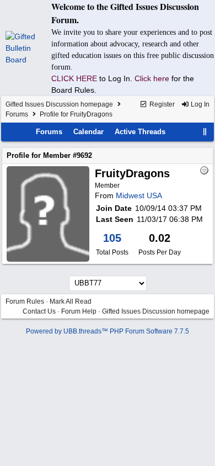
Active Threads (140, 132)
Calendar (88, 132)
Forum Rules (25, 301)
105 (112, 238)
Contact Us (39, 311)
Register (161, 104)
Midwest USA (139, 195)
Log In (199, 104)
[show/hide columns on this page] (205, 131)
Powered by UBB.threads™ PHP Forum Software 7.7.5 (107, 331)
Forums (17, 114)
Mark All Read (71, 301)
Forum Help (78, 311)
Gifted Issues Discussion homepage (59, 104)
